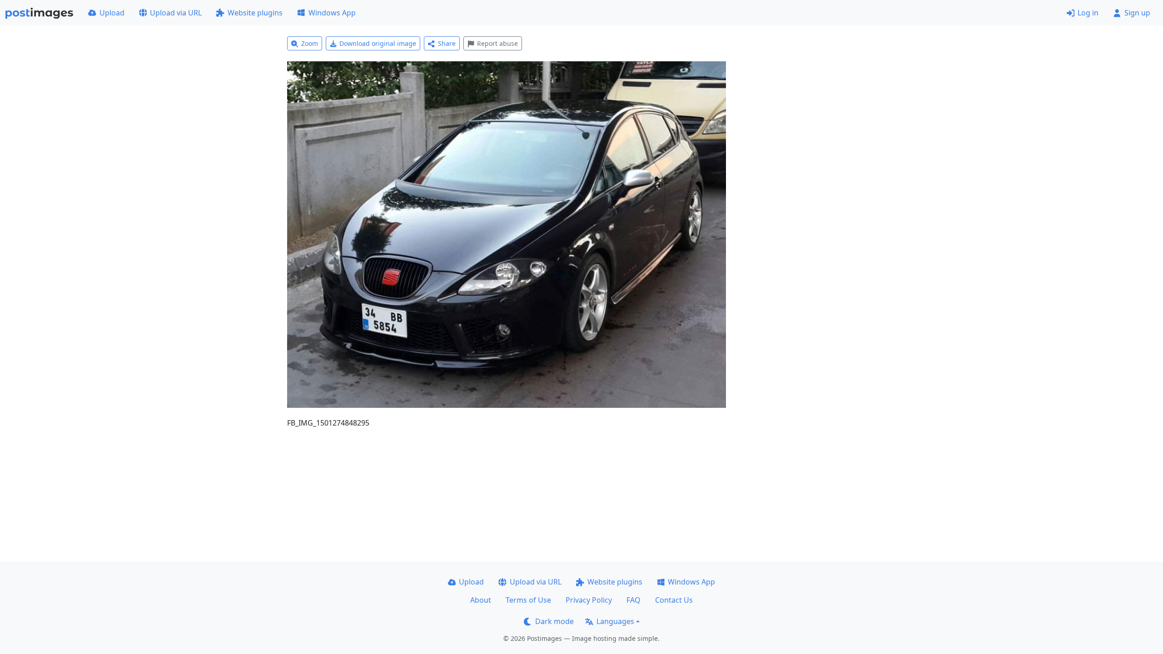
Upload (111, 13)
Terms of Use (528, 600)
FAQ (633, 600)
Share (447, 43)
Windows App (332, 13)
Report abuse (497, 43)
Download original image (377, 43)
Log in (1088, 13)
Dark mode (554, 621)
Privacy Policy (589, 600)
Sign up (1137, 13)
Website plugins (255, 13)
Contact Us (674, 600)
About (480, 600)
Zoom (309, 43)
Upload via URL (176, 13)
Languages (615, 621)
